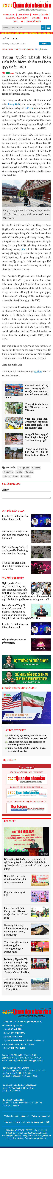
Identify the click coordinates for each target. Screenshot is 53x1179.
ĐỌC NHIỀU (10, 821)
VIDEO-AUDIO (9, 15)
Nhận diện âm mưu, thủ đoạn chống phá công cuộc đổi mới (15, 879)
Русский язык (34, 21)
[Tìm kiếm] (43, 27)
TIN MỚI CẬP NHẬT (13, 578)
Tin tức (15, 38)
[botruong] (26, 662)
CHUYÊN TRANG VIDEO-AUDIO (19, 688)
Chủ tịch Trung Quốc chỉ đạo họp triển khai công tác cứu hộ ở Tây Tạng (15, 550)
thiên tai (29, 108)
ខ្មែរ (22, 21)
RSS (47, 1122)
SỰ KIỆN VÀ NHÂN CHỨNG (17, 18)
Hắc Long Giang (11, 476)
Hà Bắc (19, 472)
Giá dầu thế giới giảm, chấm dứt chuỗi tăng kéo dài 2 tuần (15, 566)
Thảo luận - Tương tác (14, 1122)
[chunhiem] (26, 677)
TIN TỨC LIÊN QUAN (13, 510)
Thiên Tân (8, 472)
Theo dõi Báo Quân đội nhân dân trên (18, 49)
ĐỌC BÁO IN (24, 15)
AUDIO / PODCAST (16, 730)
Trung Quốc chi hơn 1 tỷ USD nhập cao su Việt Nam (36, 407)
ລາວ (15, 21)
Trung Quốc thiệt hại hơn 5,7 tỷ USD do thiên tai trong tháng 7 (36, 452)
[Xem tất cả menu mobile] (48, 27)
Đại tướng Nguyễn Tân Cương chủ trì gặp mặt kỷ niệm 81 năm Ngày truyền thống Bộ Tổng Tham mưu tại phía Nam (17, 965)
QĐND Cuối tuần (40, 15)
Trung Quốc (14, 104)
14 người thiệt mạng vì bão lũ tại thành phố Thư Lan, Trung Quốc (36, 437)
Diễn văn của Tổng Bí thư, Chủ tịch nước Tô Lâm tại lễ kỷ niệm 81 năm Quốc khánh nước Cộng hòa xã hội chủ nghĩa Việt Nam (21, 611)
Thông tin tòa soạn (40, 1116)
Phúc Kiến (25, 476)
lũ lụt (23, 249)
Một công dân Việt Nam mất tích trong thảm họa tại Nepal (15, 534)
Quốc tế (5, 38)
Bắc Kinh (36, 468)
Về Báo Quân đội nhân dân (16, 1116)
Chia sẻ (45, 43)
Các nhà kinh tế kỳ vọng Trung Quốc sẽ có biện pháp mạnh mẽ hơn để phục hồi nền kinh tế (26, 391)
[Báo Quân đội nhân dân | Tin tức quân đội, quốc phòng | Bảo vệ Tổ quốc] (26, 6)
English (36, 18)
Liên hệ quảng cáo (35, 1122)
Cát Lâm (29, 472)
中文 (45, 18)
